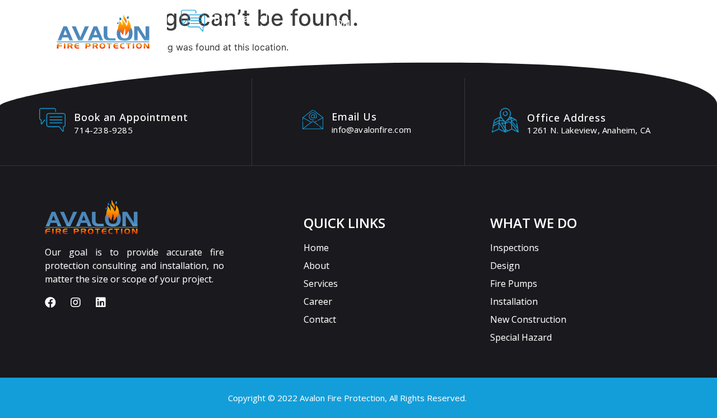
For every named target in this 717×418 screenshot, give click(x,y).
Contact (569, 22)
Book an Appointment (131, 117)
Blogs (625, 22)
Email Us (354, 116)
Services (446, 22)
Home (342, 22)
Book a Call (242, 18)
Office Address (566, 117)
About (392, 22)
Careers (509, 22)
